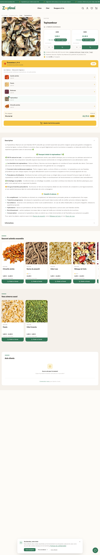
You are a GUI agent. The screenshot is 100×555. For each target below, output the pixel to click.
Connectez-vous (44, 381)
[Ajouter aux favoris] (68, 43)
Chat (47, 8)
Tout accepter (29, 549)
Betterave (13, 90)
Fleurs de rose (70, 216)
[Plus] (52, 47)
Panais (12, 83)
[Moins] (45, 47)
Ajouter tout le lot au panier (51, 123)
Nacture (46, 18)
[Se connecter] (87, 8)
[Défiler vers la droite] (98, 261)
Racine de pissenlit (39, 216)
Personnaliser (42, 549)
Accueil (5, 15)
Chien (40, 8)
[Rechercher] (83, 8)
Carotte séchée (14, 76)
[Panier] (96, 8)
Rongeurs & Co (59, 8)
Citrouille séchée (15, 105)
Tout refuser (54, 549)
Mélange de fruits (55, 216)
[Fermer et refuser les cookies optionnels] (80, 541)
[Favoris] (92, 8)
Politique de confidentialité (58, 546)
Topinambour (14, 98)
